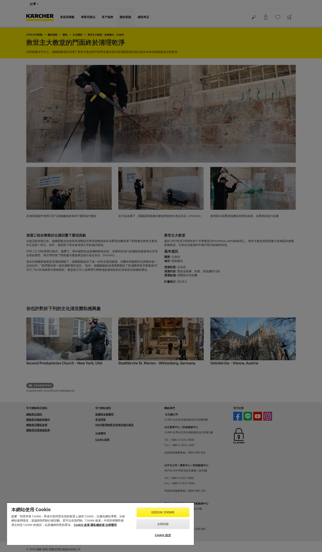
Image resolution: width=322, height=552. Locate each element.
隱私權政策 (97, 525)
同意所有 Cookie (162, 512)
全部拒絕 (163, 524)
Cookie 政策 (82, 525)
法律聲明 (111, 525)
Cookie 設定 (163, 535)
